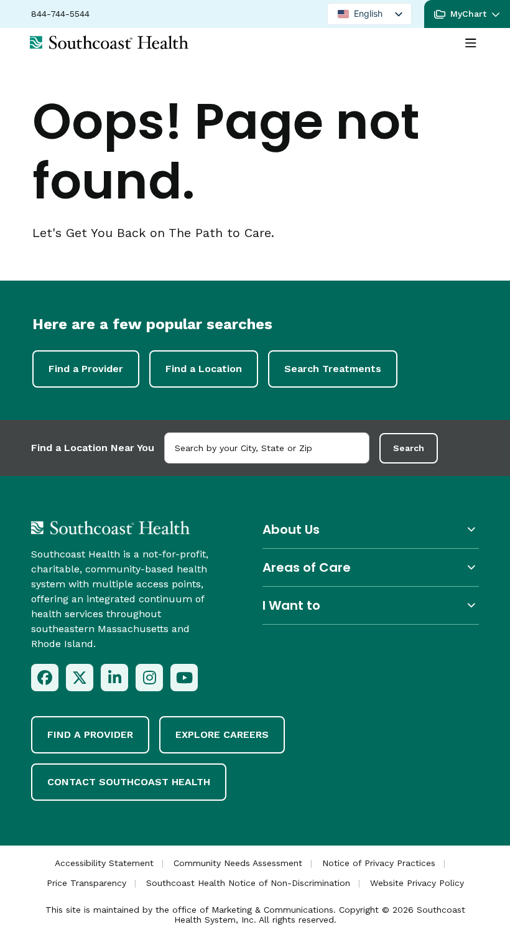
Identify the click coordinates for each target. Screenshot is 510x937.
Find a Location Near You (92, 448)
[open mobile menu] (470, 43)
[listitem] (44, 677)
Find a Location (203, 369)
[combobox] (266, 448)
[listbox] (369, 14)
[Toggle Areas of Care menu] (370, 567)
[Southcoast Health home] (109, 42)
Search (408, 448)
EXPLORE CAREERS (222, 734)
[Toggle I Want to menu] (370, 605)
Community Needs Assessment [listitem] (238, 863)
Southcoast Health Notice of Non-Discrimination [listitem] (248, 883)
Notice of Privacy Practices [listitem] (378, 863)
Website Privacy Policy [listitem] (417, 883)
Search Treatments (332, 369)
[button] (467, 14)
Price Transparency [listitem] (86, 883)
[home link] (110, 527)
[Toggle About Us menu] (370, 529)
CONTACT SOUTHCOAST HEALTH (128, 782)
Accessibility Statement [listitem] (104, 863)
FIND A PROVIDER (90, 734)
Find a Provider (86, 369)
